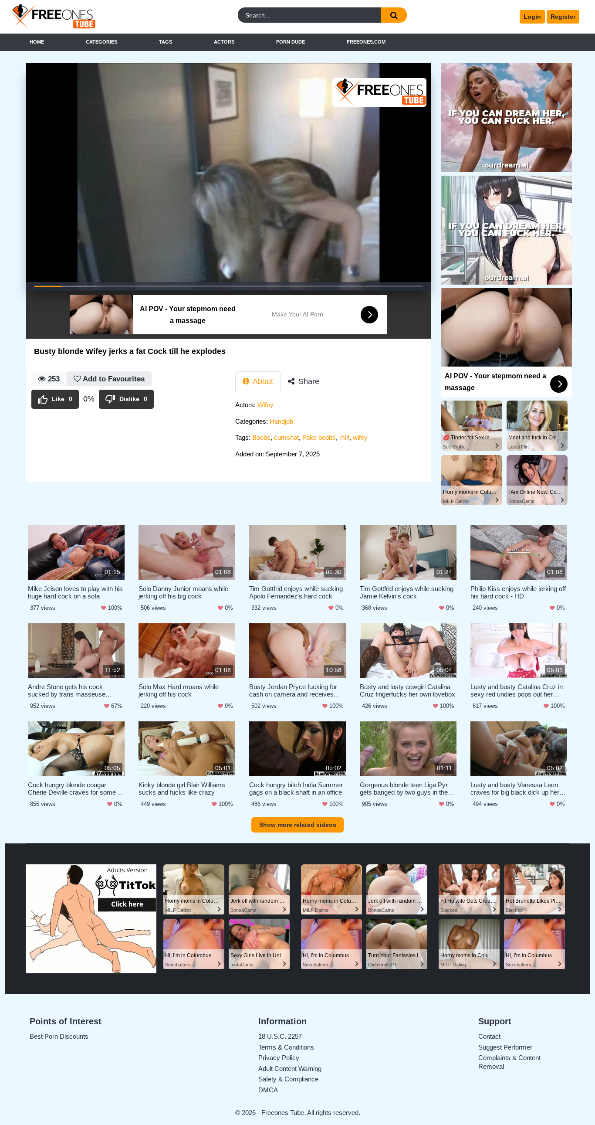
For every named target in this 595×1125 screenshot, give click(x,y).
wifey (360, 437)
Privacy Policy (278, 1057)
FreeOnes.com (366, 41)
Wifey (265, 404)
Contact (489, 1036)
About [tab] (262, 381)
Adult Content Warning (289, 1068)
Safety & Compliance (288, 1079)
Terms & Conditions (286, 1047)
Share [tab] (307, 381)
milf (344, 437)
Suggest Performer (505, 1047)
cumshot (286, 437)
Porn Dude (290, 41)
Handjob (281, 421)
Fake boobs (319, 437)
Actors (224, 41)
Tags (165, 41)
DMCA (268, 1090)
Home (37, 41)
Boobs (261, 437)
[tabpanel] (332, 432)
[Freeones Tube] (81, 17)
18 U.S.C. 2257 (280, 1036)
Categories (101, 41)
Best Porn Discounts (59, 1036)
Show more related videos (297, 824)
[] (394, 15)
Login (532, 16)
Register (563, 16)
